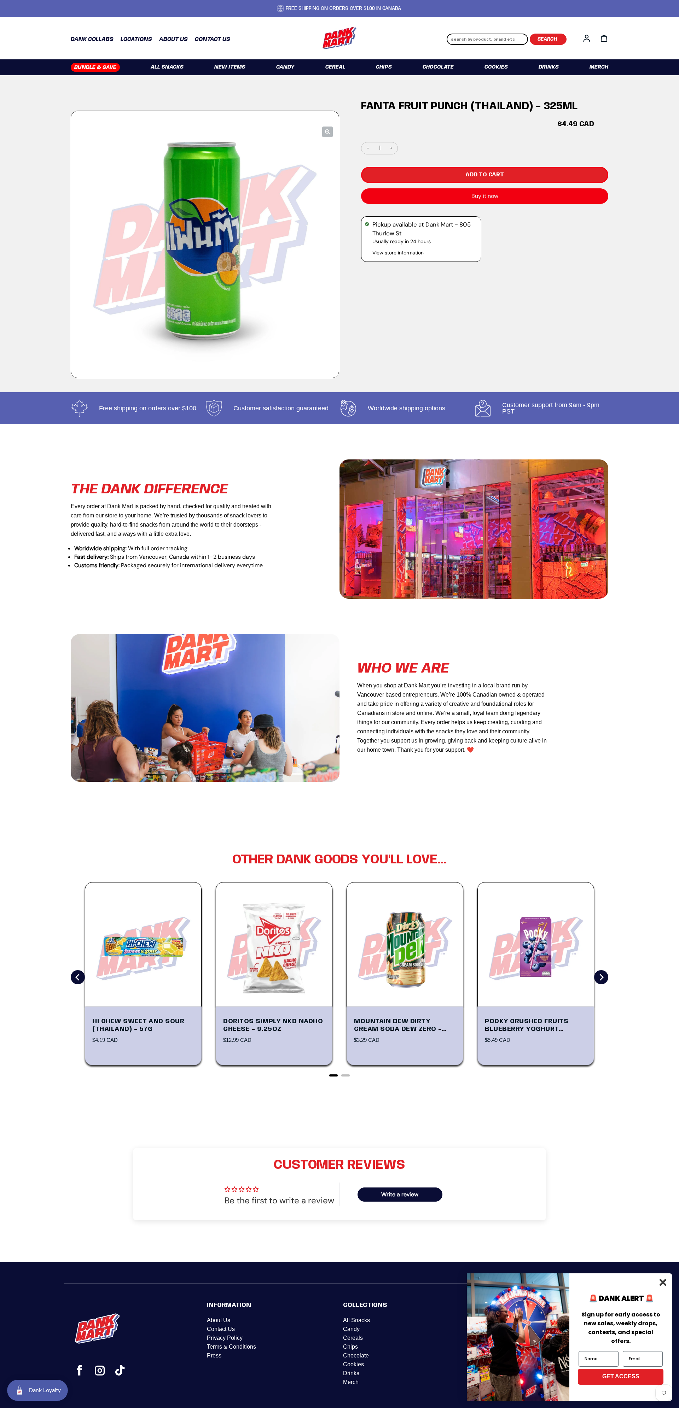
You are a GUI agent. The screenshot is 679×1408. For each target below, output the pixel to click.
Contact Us (221, 1329)
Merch (599, 67)
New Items (229, 67)
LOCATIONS (136, 39)
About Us (218, 1320)
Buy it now (484, 196)
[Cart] (604, 38)
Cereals (353, 1338)
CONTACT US (212, 39)
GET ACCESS (620, 1376)
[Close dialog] (663, 1282)
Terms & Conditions (231, 1347)
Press (214, 1356)
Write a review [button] (399, 1194)
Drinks (549, 67)
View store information (398, 253)
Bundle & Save (95, 67)
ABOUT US (173, 39)
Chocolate (438, 67)
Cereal (335, 67)
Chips (384, 67)
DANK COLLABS (92, 39)
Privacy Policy (225, 1338)
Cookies (496, 67)
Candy (285, 67)
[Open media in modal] (327, 132)
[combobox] (487, 39)
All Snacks (167, 67)
